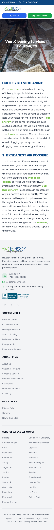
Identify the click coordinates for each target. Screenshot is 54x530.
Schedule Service (10, 373)
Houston (42, 222)
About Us (6, 364)
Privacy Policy (9, 408)
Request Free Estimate (12, 378)
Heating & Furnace (11, 329)
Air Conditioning (9, 334)
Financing (6, 393)
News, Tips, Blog (10, 418)
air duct (15, 89)
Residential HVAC (10, 319)
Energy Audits (8, 344)
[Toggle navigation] (48, 9)
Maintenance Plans (11, 339)
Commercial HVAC (10, 324)
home (11, 134)
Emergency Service (11, 349)
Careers (6, 413)
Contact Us (7, 383)
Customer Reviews (11, 368)
